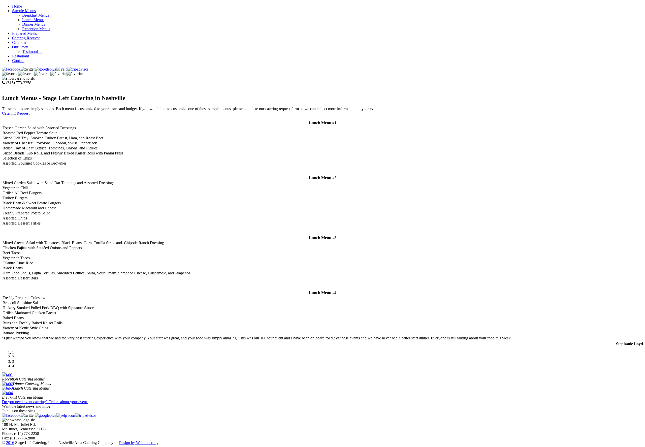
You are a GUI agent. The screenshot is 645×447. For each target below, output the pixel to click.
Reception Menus (36, 29)
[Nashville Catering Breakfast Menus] (7, 393)
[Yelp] (65, 415)
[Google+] (45, 69)
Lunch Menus (33, 20)
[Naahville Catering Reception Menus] (7, 374)
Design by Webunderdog (138, 442)
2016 (10, 442)
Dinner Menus (33, 24)
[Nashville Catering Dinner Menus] (7, 383)
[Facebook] (11, 69)
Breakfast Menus (35, 15)
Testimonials (32, 51)
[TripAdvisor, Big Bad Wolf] (85, 415)
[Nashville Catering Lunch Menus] (7, 388)
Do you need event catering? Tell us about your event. (45, 402)
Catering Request (15, 113)
